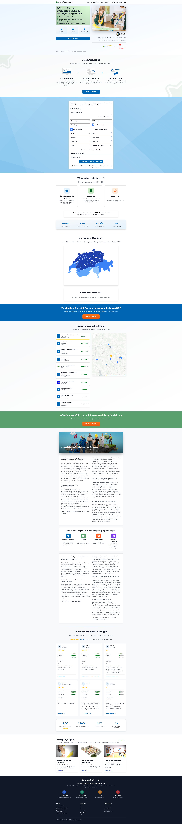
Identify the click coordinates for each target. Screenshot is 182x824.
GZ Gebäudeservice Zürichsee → (112, 676)
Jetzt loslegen (73, 38)
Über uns (82, 806)
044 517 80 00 (61, 806)
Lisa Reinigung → (61, 676)
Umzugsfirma (95, 2)
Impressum (83, 810)
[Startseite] (56, 51)
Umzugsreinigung (62, 51)
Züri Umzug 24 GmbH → (87, 713)
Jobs (113, 2)
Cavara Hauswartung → (111, 713)
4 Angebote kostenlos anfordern (91, 161)
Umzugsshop (107, 808)
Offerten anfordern (91, 91)
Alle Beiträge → (122, 740)
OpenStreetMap (114, 375)
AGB (81, 814)
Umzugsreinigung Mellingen (79, 51)
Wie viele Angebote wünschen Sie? (91, 150)
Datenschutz (83, 812)
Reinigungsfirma (105, 2)
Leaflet (108, 375)
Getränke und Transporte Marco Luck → (90, 676)
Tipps (88, 2)
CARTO (124, 375)
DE (125, 2)
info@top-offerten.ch (63, 808)
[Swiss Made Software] (122, 46)
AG (69, 51)
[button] (111, 356)
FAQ (81, 808)
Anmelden (120, 2)
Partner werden (108, 806)
